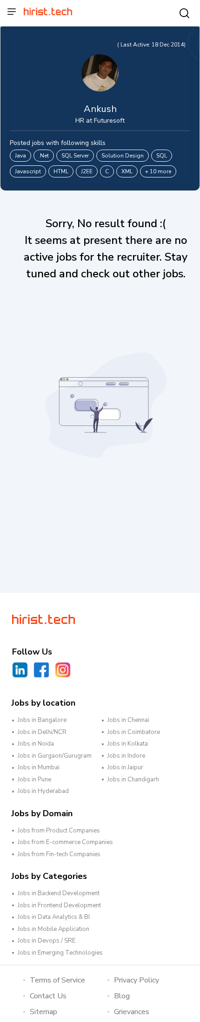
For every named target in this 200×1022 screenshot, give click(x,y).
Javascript (28, 171)
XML (127, 171)
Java (20, 155)
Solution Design (122, 155)
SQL (161, 155)
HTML (60, 171)
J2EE (87, 171)
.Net (44, 155)
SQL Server (75, 155)
